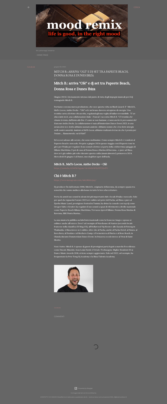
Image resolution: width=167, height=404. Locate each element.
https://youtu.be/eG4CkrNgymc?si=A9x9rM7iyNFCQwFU (81, 168)
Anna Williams (91, 393)
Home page (42, 55)
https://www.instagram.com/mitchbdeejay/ (75, 180)
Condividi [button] (31, 67)
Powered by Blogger (85, 388)
